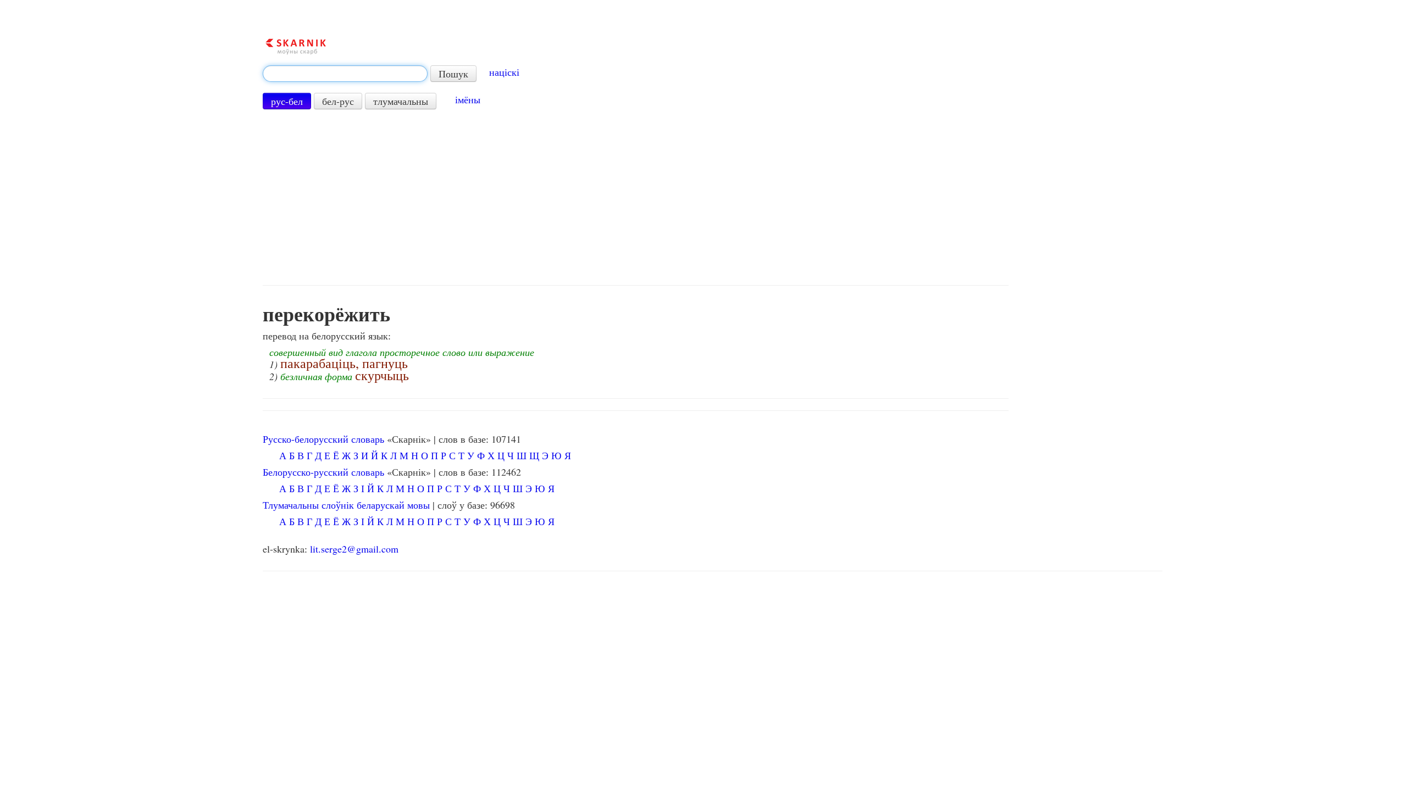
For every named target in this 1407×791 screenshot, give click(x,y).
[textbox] (345, 73)
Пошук (453, 73)
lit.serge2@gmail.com (354, 548)
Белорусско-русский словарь (323, 471)
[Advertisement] (636, 197)
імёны (467, 99)
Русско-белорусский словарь (323, 438)
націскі (504, 72)
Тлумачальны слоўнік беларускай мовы (346, 504)
